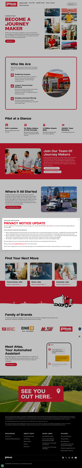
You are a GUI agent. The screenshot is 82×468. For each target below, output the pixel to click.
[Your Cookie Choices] (2, 465)
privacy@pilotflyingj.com (19, 244)
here (47, 226)
